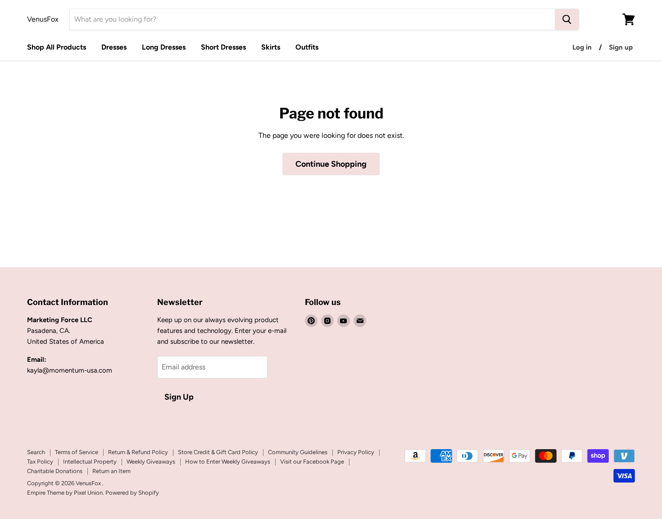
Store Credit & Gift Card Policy (218, 452)
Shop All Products (56, 47)
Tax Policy (40, 461)
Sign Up (179, 397)
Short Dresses (223, 47)
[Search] (567, 19)
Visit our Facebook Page (312, 461)
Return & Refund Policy (138, 452)
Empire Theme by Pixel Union (65, 492)
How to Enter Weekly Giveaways (227, 461)
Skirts (270, 47)
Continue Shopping (331, 164)
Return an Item (111, 471)
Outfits (306, 47)
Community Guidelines (297, 452)
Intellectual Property (90, 461)
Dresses (114, 47)
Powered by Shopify (132, 492)
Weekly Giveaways (151, 461)
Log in (582, 47)
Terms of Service (76, 452)
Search (36, 452)
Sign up (621, 47)
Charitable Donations (54, 471)
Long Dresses (164, 47)
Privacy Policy (355, 452)
